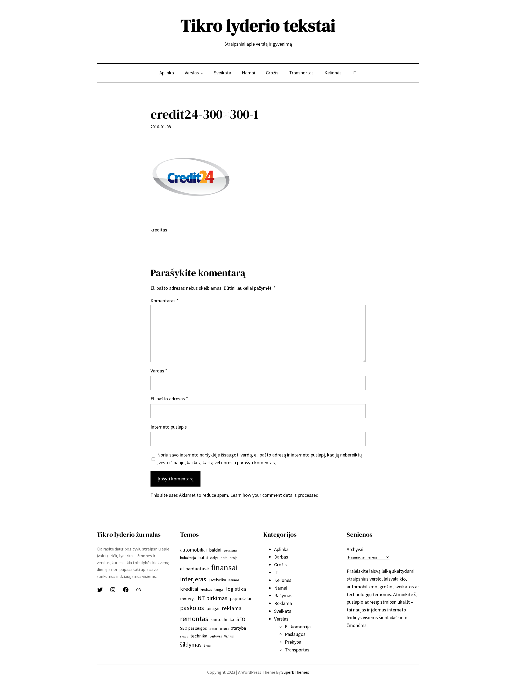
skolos (213, 628)
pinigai (212, 608)
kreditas (206, 589)
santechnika (222, 619)
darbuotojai (229, 558)
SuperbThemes (295, 672)
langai (219, 589)
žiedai (208, 645)
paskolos (192, 608)
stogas (184, 636)
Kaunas (233, 580)
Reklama (283, 603)
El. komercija (298, 627)
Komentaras (164, 301)
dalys (214, 558)
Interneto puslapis (168, 427)
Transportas (297, 650)
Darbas (281, 557)
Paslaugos (295, 634)
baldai (215, 550)
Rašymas (283, 595)
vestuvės (216, 636)
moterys (187, 598)
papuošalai (240, 598)
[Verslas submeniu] (201, 72)
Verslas (281, 619)
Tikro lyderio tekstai (258, 25)
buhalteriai (230, 550)
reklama (231, 608)
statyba (238, 628)
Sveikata (282, 611)
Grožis (280, 564)
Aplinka (281, 549)
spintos (224, 628)
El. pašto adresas (169, 399)
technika (198, 636)
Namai (280, 588)
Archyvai (355, 549)
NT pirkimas (212, 598)
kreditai (189, 588)
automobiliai (193, 549)
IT (276, 572)
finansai (224, 567)
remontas (194, 618)
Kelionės (282, 580)
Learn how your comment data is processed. (275, 495)
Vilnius (229, 636)
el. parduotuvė (194, 569)
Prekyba (293, 642)
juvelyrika (217, 579)
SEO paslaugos (193, 628)
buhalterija (188, 558)
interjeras (193, 579)
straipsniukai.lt (395, 602)
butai (203, 557)
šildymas (191, 644)
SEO (240, 619)
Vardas (158, 371)
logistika (236, 588)
